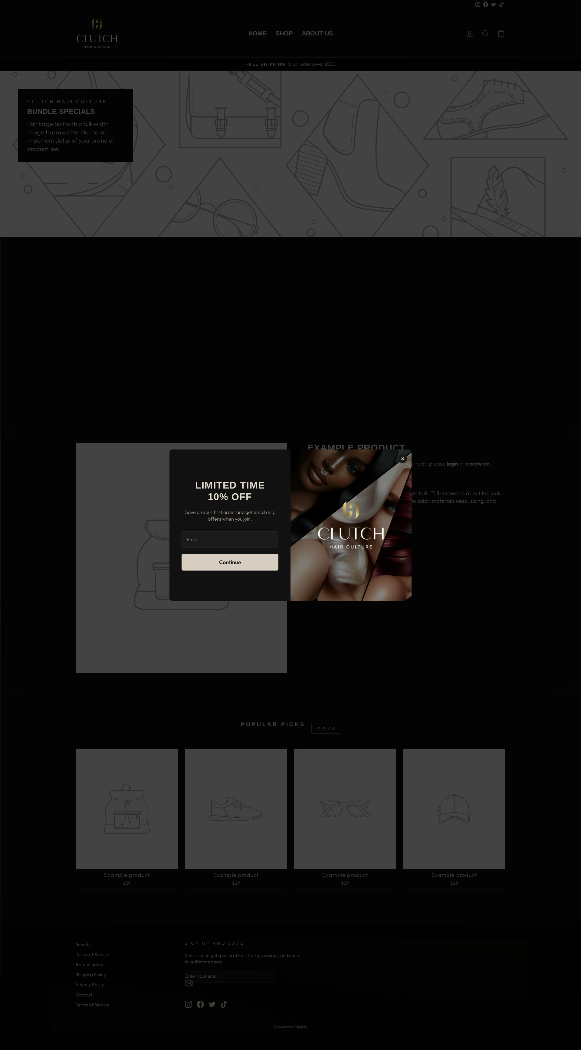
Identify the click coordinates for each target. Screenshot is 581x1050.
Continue (230, 562)
